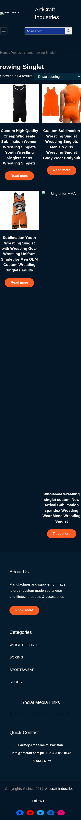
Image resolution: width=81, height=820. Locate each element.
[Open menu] (3, 30)
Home (4, 52)
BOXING (16, 657)
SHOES (15, 682)
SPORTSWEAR (22, 670)
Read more (19, 176)
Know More (24, 610)
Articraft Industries (59, 789)
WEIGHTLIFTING (23, 645)
